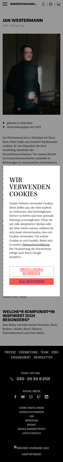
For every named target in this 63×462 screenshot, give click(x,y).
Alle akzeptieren (32, 281)
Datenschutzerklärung (36, 245)
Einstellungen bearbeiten (31, 271)
